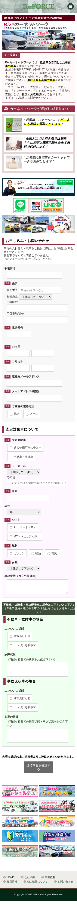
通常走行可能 (21, 636)
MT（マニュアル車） (26, 536)
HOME (11, 877)
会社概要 (30, 877)
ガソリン (19, 553)
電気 (53, 553)
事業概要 (50, 877)
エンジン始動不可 (24, 645)
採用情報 (12, 881)
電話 (16, 413)
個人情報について (37, 881)
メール (33, 413)
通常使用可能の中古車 (27, 447)
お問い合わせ (65, 881)
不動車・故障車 (23, 456)
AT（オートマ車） (24, 527)
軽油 (37, 553)
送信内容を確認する (38, 767)
